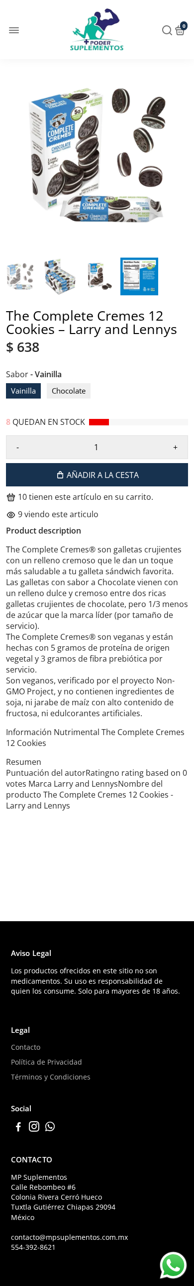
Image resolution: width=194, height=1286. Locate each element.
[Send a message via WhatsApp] (173, 1265)
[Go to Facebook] (18, 1128)
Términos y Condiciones (51, 1077)
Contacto (25, 1047)
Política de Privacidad (46, 1062)
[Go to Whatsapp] (50, 1128)
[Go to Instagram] (34, 1128)
